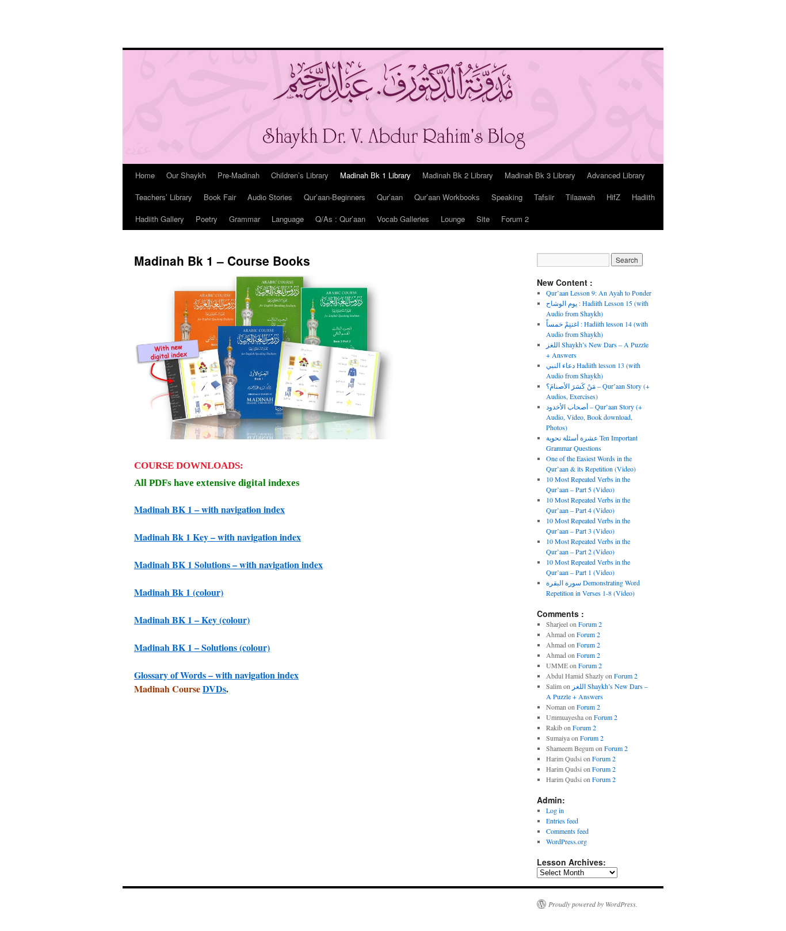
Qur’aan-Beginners (334, 196)
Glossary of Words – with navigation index (216, 674)
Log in (555, 810)
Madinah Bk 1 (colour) (178, 592)
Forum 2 (515, 218)
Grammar (244, 218)
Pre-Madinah (239, 175)
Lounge (453, 218)
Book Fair (220, 196)
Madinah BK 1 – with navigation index (209, 509)
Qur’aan (390, 196)
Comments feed (567, 831)
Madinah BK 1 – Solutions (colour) (202, 647)
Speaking (506, 196)
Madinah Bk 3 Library (540, 175)
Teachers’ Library (163, 196)
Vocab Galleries (403, 218)
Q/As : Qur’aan (340, 218)
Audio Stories (269, 196)
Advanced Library (616, 175)
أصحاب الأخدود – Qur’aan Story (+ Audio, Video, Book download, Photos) (594, 417)
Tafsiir (544, 196)
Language (288, 218)
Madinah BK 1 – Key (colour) (192, 619)
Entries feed (562, 820)
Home (145, 175)
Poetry (207, 218)
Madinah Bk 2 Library (457, 175)
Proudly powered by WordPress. (593, 904)
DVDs (214, 688)
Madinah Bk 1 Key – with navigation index (217, 536)
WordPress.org (566, 841)
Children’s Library (300, 175)
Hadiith (643, 196)
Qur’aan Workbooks (447, 196)
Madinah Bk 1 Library (375, 175)
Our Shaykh (186, 175)
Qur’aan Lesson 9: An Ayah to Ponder (598, 292)
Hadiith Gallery (159, 218)
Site (483, 218)
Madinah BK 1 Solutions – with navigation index (228, 564)
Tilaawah (580, 196)
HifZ (613, 196)
